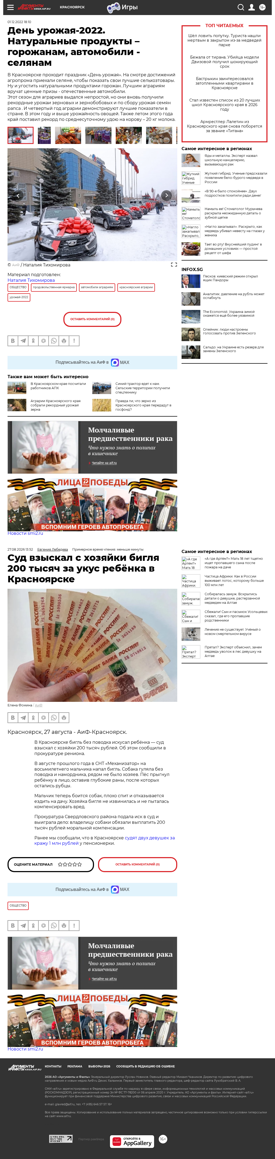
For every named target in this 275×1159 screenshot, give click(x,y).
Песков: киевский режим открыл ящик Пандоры (230, 278)
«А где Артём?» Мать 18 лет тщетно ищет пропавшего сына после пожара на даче (234, 563)
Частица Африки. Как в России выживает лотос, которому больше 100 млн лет (234, 580)
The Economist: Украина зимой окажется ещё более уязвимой (229, 313)
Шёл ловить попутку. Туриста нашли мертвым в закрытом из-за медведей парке (224, 40)
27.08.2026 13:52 (20, 549)
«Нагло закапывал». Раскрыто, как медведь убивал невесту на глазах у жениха (235, 231)
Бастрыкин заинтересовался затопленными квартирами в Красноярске (225, 83)
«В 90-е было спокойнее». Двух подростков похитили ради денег (233, 193)
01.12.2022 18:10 (19, 22)
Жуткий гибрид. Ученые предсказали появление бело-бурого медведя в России (236, 177)
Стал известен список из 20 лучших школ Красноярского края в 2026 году (224, 105)
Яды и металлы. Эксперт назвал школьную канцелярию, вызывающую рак (231, 160)
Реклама (74, 1066)
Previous (18, 196)
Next (166, 196)
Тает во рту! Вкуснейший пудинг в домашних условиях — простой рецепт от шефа (233, 248)
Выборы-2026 (99, 1066)
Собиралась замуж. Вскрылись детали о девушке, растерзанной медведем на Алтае (232, 598)
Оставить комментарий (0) (92, 319)
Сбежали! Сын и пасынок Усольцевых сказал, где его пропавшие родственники (236, 616)
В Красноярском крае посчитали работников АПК (58, 386)
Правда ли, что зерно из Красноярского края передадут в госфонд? (143, 405)
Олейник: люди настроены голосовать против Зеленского (229, 331)
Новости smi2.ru (25, 533)
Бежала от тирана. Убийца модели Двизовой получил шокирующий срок (224, 62)
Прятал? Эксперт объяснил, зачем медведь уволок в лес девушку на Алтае (233, 651)
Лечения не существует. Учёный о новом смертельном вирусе (233, 631)
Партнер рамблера (91, 1139)
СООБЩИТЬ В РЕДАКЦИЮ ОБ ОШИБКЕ (145, 1066)
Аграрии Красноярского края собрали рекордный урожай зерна (56, 405)
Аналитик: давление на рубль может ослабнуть (234, 296)
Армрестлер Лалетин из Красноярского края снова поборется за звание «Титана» (224, 126)
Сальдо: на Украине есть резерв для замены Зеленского (233, 349)
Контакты (53, 1066)
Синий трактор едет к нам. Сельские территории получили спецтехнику (142, 388)
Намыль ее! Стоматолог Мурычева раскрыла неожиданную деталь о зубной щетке (233, 213)
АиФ (16, 265)
